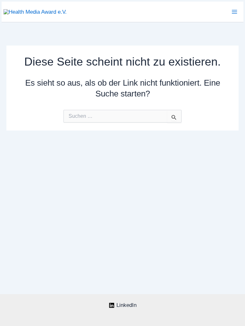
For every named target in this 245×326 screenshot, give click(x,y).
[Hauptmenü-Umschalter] (234, 11)
